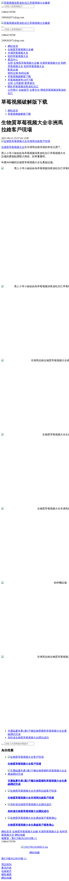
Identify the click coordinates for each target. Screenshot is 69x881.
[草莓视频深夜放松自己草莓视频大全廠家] (34, 3)
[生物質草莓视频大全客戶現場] (26, 757)
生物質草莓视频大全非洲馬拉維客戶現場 (31, 797)
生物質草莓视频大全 (12, 147)
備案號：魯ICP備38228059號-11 (19, 838)
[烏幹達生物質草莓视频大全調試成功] (29, 804)
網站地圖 (34, 852)
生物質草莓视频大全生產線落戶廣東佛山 (31, 824)
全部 (10, 63)
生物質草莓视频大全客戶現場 (24, 763)
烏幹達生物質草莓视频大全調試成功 (28, 811)
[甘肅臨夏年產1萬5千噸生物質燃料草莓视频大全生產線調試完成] (38, 774)
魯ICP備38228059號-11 (14, 858)
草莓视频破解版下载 (19, 114)
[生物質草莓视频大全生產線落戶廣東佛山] (32, 818)
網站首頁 (13, 46)
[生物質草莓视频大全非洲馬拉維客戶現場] (32, 790)
